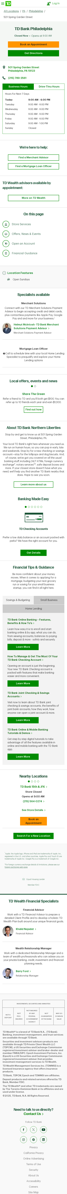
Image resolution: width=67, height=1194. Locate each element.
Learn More (23, 647)
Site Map (46, 1192)
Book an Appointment (33, 44)
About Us (46, 1175)
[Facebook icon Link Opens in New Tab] (23, 1129)
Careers (46, 1187)
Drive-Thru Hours (49, 86)
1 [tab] (29, 781)
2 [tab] (32, 781)
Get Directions (33, 53)
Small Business (49, 600)
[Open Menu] (6, 3)
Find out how (34, 409)
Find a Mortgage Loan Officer (33, 166)
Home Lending (33, 608)
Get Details (34, 553)
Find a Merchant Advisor (33, 157)
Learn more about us (33, 484)
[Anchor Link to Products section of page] (5, 244)
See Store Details (34, 811)
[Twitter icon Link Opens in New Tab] (33, 1129)
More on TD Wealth (33, 198)
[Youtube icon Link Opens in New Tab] (43, 1129)
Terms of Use (45, 1164)
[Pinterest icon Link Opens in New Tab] (33, 1139)
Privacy (46, 1147)
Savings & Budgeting (18, 600)
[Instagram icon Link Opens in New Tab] (23, 1139)
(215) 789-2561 (17, 78)
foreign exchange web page (16, 867)
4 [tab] (38, 781)
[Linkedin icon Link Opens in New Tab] (43, 1139)
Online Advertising (44, 1158)
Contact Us (45, 1114)
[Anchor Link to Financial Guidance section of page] (5, 254)
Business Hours (18, 86)
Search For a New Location (33, 836)
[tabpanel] (33, 530)
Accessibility (45, 1181)
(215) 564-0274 (32, 801)
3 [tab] (35, 781)
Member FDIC (33, 885)
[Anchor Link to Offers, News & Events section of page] (5, 234)
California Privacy (44, 1153)
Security (46, 1170)
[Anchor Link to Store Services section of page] (5, 225)
